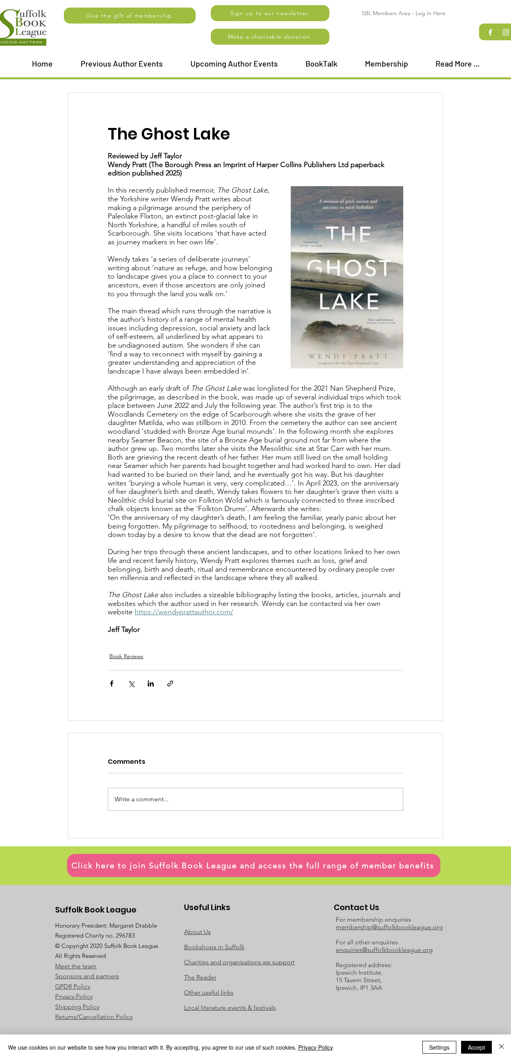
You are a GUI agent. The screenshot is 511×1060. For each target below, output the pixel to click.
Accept (476, 1047)
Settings (439, 1047)
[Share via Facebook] (111, 683)
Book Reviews (126, 656)
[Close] (501, 1047)
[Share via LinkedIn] (150, 683)
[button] (270, 13)
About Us (197, 932)
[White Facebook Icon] (490, 32)
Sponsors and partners (87, 976)
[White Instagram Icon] (505, 32)
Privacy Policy (315, 1047)
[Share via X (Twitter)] (131, 683)
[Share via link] (170, 683)
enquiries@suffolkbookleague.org (384, 950)
